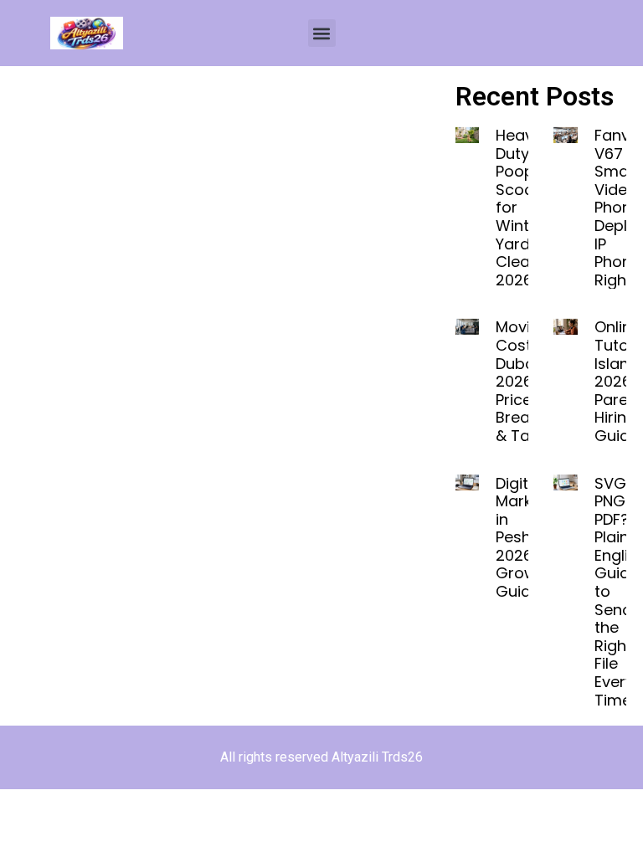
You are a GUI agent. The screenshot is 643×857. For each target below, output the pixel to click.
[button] (322, 33)
